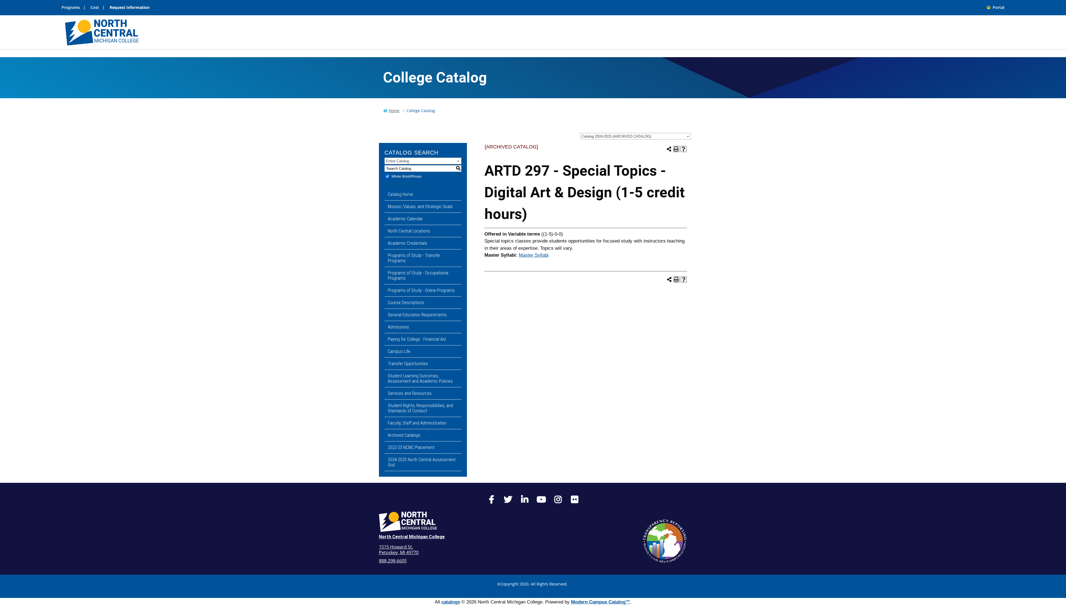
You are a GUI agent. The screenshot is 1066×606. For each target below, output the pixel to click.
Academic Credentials (407, 243)
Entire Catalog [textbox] (397, 161)
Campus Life (399, 351)
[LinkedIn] (524, 501)
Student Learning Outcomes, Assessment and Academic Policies (420, 378)
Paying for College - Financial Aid (417, 339)
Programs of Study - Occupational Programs (418, 275)
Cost (94, 7)
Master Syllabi (534, 255)
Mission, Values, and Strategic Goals (420, 206)
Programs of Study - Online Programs (421, 290)
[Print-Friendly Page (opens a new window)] (676, 149)
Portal (997, 7)
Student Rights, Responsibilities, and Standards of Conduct (420, 408)
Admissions (398, 327)
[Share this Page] (669, 149)
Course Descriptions (406, 302)
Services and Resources (410, 393)
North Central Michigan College (412, 536)
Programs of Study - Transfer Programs (414, 258)
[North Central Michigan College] (101, 32)
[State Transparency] (665, 541)
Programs (71, 7)
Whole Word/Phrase (406, 176)
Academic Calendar (405, 218)
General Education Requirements (417, 314)
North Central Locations (409, 231)
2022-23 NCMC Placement (411, 447)
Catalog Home (400, 194)
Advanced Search (402, 184)
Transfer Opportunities (408, 363)
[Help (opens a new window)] (683, 149)
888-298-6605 (393, 561)
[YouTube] (541, 501)
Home (394, 110)
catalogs (450, 602)
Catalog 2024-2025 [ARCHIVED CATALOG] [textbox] (616, 136)
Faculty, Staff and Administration (417, 423)
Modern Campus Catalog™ (600, 602)
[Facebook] (491, 501)
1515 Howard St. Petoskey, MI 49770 (399, 550)
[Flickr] (574, 501)
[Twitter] (508, 501)
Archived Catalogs (404, 435)
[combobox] (635, 136)
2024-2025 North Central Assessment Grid (422, 462)
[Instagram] (558, 501)
